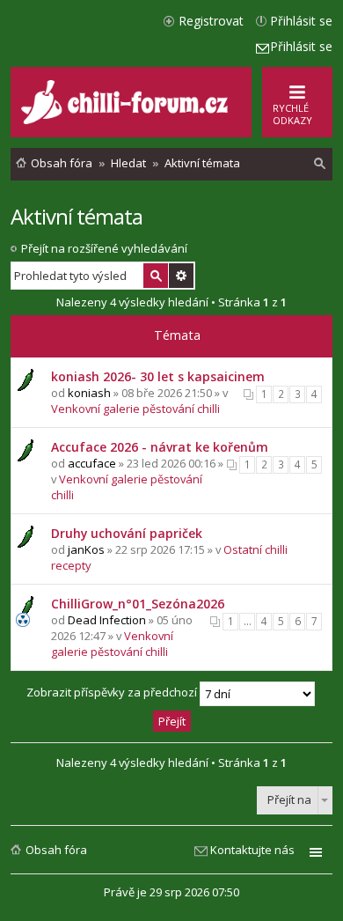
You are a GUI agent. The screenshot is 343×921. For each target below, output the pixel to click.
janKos (86, 549)
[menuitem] (320, 163)
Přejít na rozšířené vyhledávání (104, 248)
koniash (89, 393)
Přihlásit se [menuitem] (301, 20)
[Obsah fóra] (126, 120)
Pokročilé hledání (181, 275)
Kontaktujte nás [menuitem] (252, 850)
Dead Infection (107, 620)
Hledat (155, 275)
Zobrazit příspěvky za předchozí (113, 693)
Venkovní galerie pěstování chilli (135, 408)
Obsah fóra (56, 850)
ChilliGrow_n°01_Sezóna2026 (137, 603)
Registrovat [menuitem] (211, 20)
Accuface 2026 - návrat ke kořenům (159, 446)
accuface (92, 463)
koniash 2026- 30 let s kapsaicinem (158, 376)
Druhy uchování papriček (126, 533)
